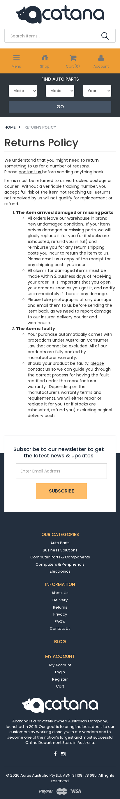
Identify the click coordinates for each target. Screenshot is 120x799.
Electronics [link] (60, 571)
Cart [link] (60, 686)
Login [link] (60, 672)
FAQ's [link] (60, 621)
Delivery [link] (60, 600)
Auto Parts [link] (60, 543)
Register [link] (60, 679)
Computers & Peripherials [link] (60, 564)
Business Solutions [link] (60, 550)
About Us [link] (60, 593)
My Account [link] (60, 665)
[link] (55, 754)
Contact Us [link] (60, 628)
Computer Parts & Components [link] (60, 557)
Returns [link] (60, 607)
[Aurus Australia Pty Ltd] (60, 14)
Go (60, 107)
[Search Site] (105, 36)
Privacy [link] (60, 614)
